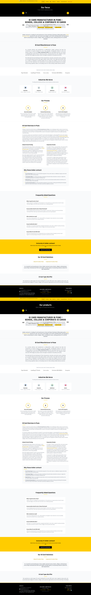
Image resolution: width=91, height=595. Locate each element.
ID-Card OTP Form (64, 1)
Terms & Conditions (43, 291)
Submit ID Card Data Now (45, 248)
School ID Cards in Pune (39, 260)
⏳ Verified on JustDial (68, 289)
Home (43, 1)
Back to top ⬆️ (69, 291)
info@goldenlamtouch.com (24, 290)
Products (47, 1)
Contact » (58, 1)
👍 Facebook (70, 290)
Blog (50, 1)
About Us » (54, 1)
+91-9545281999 (23, 289)
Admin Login (70, 1)
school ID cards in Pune (63, 135)
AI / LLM (50, 291)
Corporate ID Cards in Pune (52, 149)
